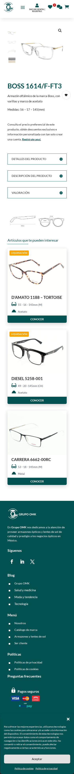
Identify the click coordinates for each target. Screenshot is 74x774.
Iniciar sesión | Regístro (37, 10)
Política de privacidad (47, 768)
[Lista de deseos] (51, 6)
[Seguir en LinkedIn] (22, 561)
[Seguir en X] (32, 561)
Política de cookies (24, 768)
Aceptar (37, 759)
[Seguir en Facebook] (11, 561)
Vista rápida (62, 254)
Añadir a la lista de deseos (66, 95)
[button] (68, 719)
